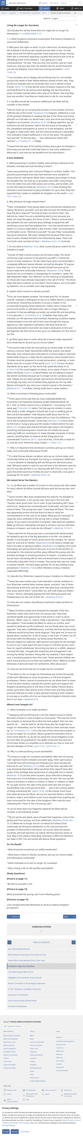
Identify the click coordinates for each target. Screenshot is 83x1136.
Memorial (59, 1058)
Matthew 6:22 (49, 545)
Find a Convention (49, 1090)
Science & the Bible (9, 1065)
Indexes (32, 1061)
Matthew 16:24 (31, 246)
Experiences (60, 1067)
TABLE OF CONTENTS (41, 942)
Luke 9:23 (29, 372)
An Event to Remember (17, 1006)
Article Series (34, 1049)
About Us (59, 1037)
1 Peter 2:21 (55, 442)
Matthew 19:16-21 (63, 528)
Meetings (59, 1054)
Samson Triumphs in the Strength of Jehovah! (26, 983)
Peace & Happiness (9, 1049)
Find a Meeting (29, 1090)
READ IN (47, 18)
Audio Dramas (34, 1078)
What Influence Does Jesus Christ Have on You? (27, 955)
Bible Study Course (9, 1042)
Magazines (12, 13)
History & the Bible (9, 1068)
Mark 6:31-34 (14, 427)
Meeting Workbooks (36, 1055)
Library (3, 13)
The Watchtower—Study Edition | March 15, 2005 (33, 13)
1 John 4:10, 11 (52, 746)
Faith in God (7, 1061)
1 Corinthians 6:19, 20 (34, 315)
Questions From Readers (18, 995)
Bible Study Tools (8, 1045)
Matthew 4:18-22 (54, 597)
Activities (59, 1064)
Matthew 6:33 (31, 699)
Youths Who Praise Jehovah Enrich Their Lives (26, 960)
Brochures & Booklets (37, 1042)
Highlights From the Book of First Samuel (25, 977)
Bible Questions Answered (11, 1036)
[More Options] (80, 13)
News (58, 1031)
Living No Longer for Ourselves (21, 966)
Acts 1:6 (17, 196)
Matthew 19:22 (28, 567)
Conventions (60, 1061)
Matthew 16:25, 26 (40, 474)
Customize (25, 1131)
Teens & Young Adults (10, 1055)
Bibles (32, 1036)
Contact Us (59, 1048)
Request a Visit (61, 1045)
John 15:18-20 (52, 363)
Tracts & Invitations (36, 1045)
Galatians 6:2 (41, 112)
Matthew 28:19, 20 (31, 439)
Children (6, 1058)
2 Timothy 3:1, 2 (25, 141)
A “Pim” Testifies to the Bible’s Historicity (24, 989)
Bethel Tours (60, 1051)
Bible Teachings (8, 1031)
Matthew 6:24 (43, 542)
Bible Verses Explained (10, 1039)
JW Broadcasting (36, 1068)
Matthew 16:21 (45, 186)
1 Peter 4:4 (13, 369)
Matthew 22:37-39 (40, 122)
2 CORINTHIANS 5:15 (31, 33)
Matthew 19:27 (31, 766)
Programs (33, 1058)
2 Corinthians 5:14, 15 (22, 730)
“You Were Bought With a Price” (21, 972)
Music (32, 1074)
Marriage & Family (9, 1052)
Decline (15, 1131)
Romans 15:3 (55, 420)
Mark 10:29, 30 (40, 791)
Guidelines (33, 1065)
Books (32, 1039)
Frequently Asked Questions (65, 1041)
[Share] (75, 13)
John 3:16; (40, 746)
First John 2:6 (24, 408)
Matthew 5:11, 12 (16, 388)
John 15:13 (21, 86)
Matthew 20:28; (60, 820)
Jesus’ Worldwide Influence (19, 949)
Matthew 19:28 (15, 775)
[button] (24, 8)
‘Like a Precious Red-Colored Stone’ (22, 1000)
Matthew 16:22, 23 (51, 241)
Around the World (62, 1071)
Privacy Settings (8, 1125)
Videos (32, 1071)
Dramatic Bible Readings (37, 1081)
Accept (6, 1131)
